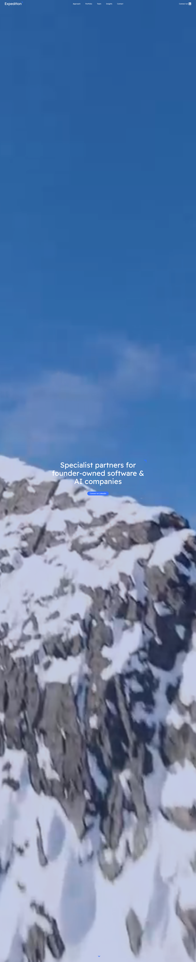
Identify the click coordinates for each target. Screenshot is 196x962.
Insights (109, 4)
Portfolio (88, 4)
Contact (120, 4)
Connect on (183, 4)
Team (99, 4)
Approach (76, 4)
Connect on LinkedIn (98, 493)
